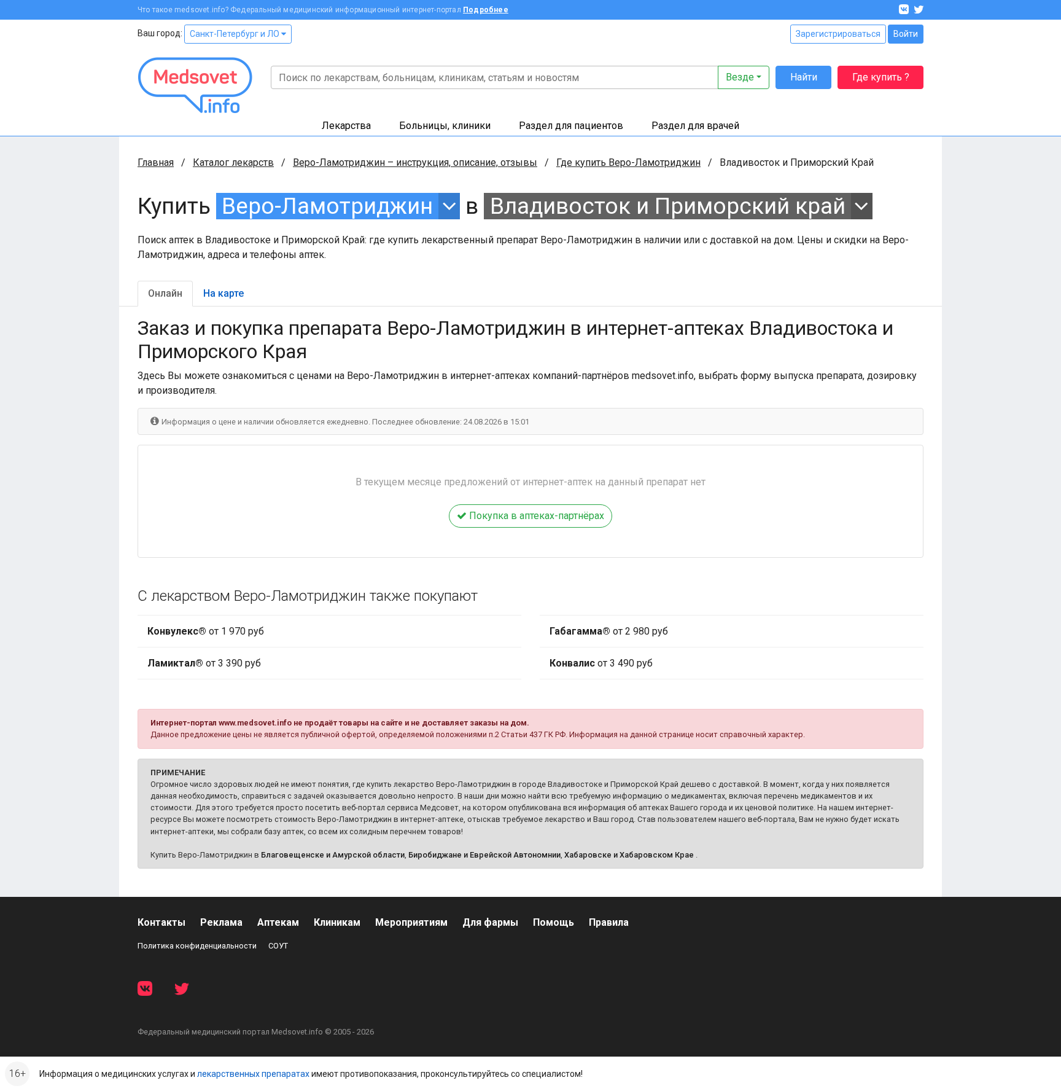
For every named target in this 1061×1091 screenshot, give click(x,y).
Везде (740, 77)
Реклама (221, 922)
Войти (905, 34)
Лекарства (346, 125)
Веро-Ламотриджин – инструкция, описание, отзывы (415, 162)
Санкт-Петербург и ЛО (235, 34)
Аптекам (278, 922)
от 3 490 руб (601, 663)
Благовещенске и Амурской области (333, 854)
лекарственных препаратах (253, 1074)
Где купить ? (880, 77)
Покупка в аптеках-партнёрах (535, 516)
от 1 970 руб (205, 631)
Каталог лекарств (233, 162)
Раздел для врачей (695, 125)
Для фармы (490, 922)
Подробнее (485, 10)
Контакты (161, 922)
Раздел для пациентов (571, 125)
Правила (609, 922)
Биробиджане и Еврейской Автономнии (484, 854)
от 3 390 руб (204, 663)
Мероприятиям (411, 922)
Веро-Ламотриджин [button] (327, 206)
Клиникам (337, 922)
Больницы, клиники (445, 125)
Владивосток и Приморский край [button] (667, 206)
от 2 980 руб (609, 631)
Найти (803, 77)
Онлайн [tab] (165, 293)
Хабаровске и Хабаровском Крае (629, 854)
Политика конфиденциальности (197, 945)
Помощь (553, 922)
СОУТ (278, 945)
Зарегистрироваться (838, 34)
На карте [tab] (223, 293)
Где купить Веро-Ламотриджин (628, 162)
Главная (156, 162)
